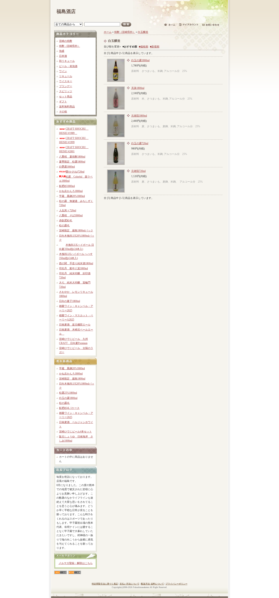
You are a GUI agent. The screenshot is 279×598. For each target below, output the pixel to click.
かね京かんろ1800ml (71, 191)
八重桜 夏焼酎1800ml (72, 156)
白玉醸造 (143, 32)
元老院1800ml (139, 115)
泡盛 (61, 51)
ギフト (63, 101)
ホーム (108, 32)
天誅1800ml (137, 88)
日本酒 (63, 56)
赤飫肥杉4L (65, 220)
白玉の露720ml (139, 143)
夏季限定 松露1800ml (72, 161)
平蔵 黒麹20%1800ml (72, 196)
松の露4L (64, 225)
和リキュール (67, 61)
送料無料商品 (67, 106)
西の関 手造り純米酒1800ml (76, 263)
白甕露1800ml (67, 166)
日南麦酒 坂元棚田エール (74, 324)
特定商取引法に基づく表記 (105, 584)
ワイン (63, 71)
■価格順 (143, 46)
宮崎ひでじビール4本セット (75, 431)
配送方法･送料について (152, 584)
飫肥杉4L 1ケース (69, 408)
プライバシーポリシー (176, 584)
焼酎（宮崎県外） (69, 45)
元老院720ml (138, 171)
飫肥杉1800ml (67, 186)
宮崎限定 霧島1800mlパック (76, 230)
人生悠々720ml (67, 210)
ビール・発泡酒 (68, 66)
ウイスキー (65, 81)
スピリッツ (65, 91)
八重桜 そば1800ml (71, 215)
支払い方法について (129, 584)
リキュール (65, 76)
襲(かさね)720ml (75, 171)
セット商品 (65, 96)
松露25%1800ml (68, 392)
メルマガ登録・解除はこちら (76, 563)
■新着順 (154, 46)
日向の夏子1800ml (69, 301)
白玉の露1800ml (68, 398)
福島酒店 (66, 11)
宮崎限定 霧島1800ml (72, 378)
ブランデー (65, 86)
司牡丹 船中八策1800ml (73, 268)
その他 (63, 111)
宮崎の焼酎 (65, 40)
